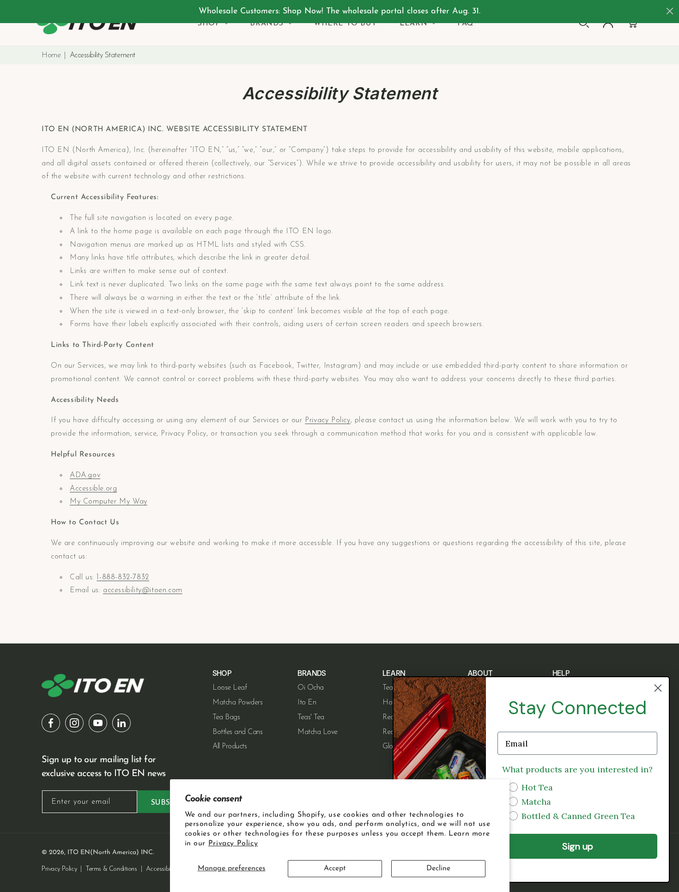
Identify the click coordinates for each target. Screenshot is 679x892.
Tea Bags (226, 717)
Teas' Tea (310, 717)
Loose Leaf (229, 688)
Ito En (306, 702)
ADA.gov (85, 475)
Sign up (577, 846)
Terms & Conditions (111, 869)
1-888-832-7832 (123, 577)
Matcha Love (317, 732)
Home (51, 55)
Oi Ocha (310, 688)
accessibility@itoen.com (142, 590)
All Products (229, 746)
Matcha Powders (237, 702)
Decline (438, 868)
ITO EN (78, 852)
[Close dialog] (669, 11)
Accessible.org (93, 488)
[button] (212, 23)
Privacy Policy (233, 843)
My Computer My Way (108, 501)
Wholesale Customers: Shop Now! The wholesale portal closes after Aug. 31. (339, 11)
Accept (335, 868)
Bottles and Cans (237, 732)
